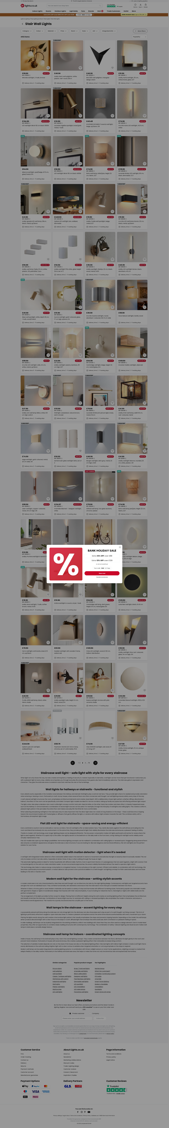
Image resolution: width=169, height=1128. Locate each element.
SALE (102, 568)
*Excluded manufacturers (102, 577)
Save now (102, 573)
